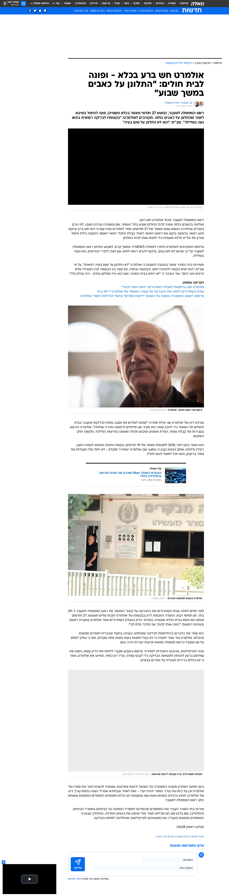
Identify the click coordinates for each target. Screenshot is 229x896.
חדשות (184, 3)
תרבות (148, 3)
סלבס (136, 3)
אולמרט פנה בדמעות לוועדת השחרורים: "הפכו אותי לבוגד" (162, 287)
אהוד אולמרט (196, 837)
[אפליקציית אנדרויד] (45, 10)
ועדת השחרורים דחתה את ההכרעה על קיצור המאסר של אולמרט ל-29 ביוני (150, 291)
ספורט (172, 3)
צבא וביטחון (161, 11)
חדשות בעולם (114, 11)
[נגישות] (5, 3)
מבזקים (174, 11)
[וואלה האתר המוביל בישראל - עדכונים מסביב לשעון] (197, 3)
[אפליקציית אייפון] (40, 10)
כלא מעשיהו (181, 837)
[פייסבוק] (30, 10)
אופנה (67, 3)
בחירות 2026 (97, 11)
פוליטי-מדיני (130, 11)
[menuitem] (182, 4)
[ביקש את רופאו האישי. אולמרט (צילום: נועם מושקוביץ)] (136, 360)
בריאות (106, 3)
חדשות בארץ (146, 11)
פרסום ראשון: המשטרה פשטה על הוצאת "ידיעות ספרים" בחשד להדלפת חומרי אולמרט (142, 296)
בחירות (160, 3)
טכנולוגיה (80, 3)
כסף (126, 3)
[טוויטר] (35, 10)
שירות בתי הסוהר (164, 837)
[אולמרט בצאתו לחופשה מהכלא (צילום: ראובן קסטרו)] (136, 548)
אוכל (117, 3)
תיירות (94, 3)
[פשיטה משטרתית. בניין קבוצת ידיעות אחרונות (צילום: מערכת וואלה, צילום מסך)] (136, 724)
